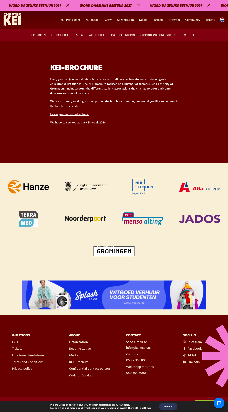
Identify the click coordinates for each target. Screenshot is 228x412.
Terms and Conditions (27, 362)
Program (174, 19)
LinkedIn (194, 362)
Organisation (125, 19)
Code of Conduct (81, 375)
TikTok (192, 355)
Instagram (195, 342)
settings (146, 408)
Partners (158, 19)
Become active (80, 348)
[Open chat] (219, 403)
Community (192, 19)
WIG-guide (190, 35)
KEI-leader (93, 19)
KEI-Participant (70, 19)
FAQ (15, 342)
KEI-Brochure (59, 35)
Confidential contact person (89, 368)
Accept (168, 406)
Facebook (195, 348)
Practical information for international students (144, 35)
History (78, 35)
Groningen (38, 35)
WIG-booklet (97, 35)
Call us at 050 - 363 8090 (137, 357)
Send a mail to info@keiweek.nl (138, 345)
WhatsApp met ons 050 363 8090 (140, 369)
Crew (108, 19)
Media (143, 19)
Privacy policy (22, 368)
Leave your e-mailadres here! (69, 114)
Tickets (210, 19)
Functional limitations (28, 355)
